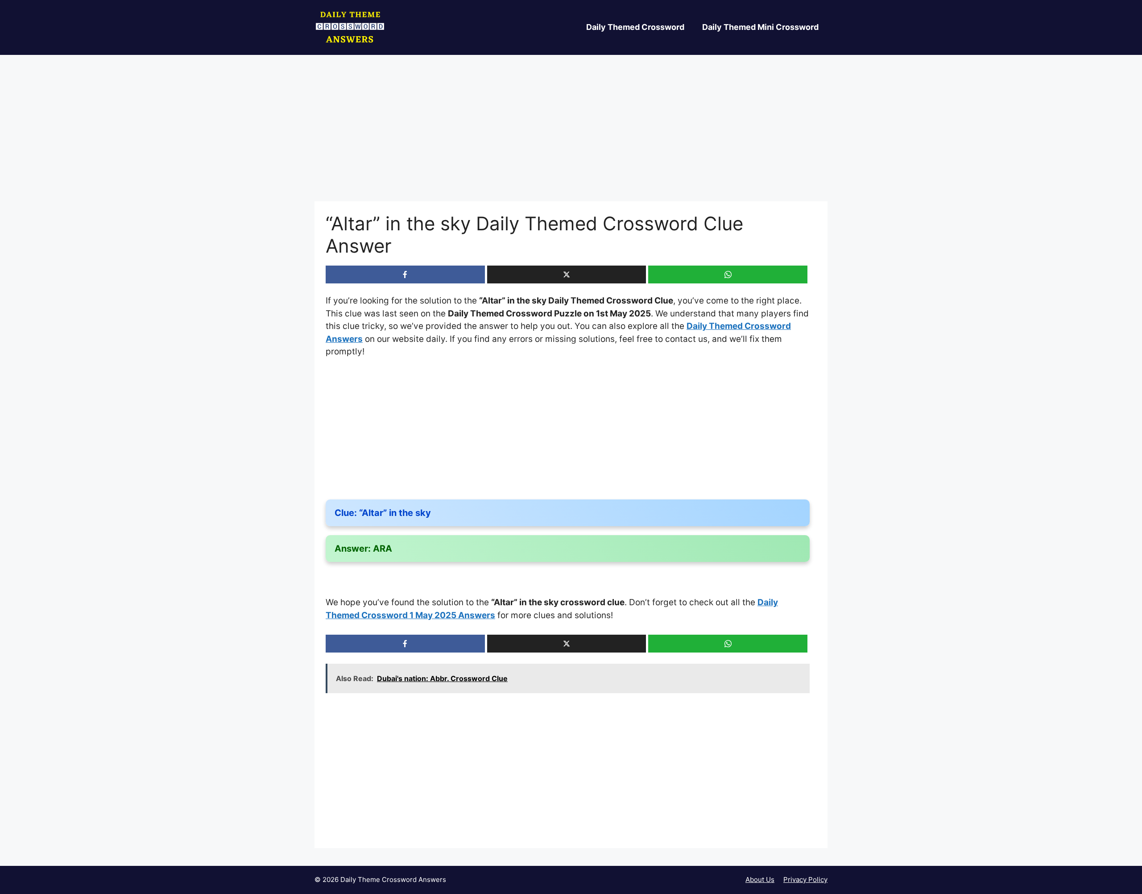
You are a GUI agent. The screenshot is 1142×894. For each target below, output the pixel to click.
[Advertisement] (571, 135)
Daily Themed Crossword (635, 27)
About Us (759, 879)
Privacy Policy (805, 879)
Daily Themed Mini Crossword (760, 27)
